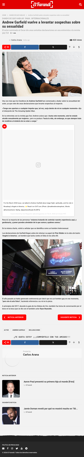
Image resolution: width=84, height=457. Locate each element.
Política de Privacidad (10, 445)
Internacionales (40, 18)
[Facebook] (7, 448)
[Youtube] (22, 448)
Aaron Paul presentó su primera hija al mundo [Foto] (49, 381)
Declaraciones (34, 330)
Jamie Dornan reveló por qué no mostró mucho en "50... (51, 408)
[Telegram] (26, 448)
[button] (3, 4)
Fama (27, 18)
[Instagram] (12, 448)
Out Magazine (27, 214)
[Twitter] (17, 448)
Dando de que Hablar (13, 18)
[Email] (3, 448)
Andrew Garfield (18, 330)
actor (6, 330)
